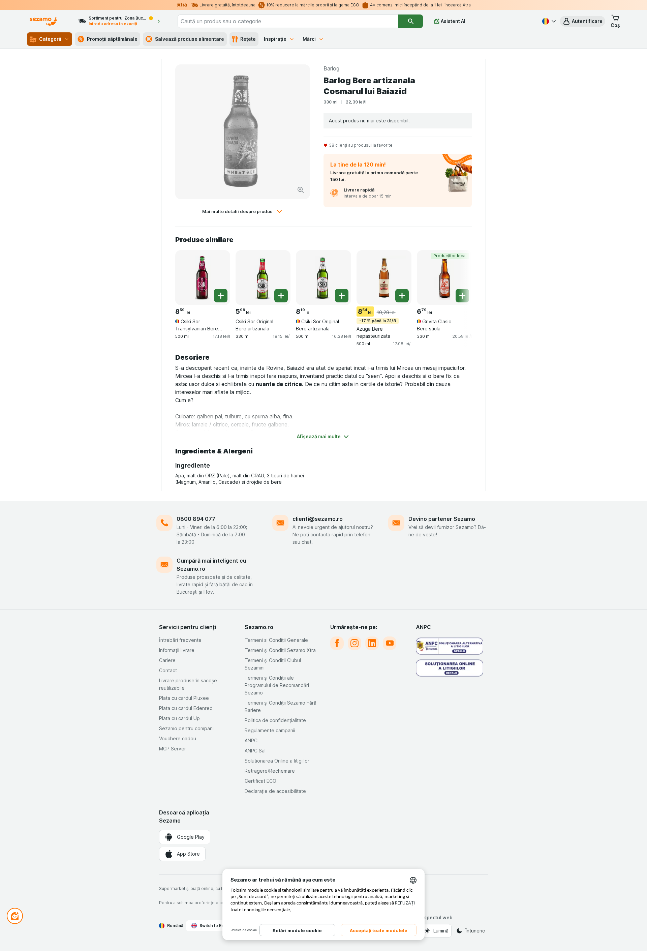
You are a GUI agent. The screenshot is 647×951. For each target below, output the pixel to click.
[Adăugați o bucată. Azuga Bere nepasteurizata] (402, 295)
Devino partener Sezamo (441, 518)
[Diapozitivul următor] (458, 277)
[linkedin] (372, 643)
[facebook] (337, 643)
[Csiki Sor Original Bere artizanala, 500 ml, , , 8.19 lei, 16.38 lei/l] (323, 277)
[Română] (548, 21)
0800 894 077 (196, 518)
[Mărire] (300, 189)
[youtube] (389, 643)
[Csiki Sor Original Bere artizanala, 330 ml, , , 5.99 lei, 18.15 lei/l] (263, 277)
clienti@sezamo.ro (317, 518)
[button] (582, 21)
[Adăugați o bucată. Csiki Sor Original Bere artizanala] (281, 295)
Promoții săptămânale (112, 39)
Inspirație (275, 39)
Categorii (50, 39)
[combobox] (288, 21)
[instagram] (354, 643)
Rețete (248, 39)
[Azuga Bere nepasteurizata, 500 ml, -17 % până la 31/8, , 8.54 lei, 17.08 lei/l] (384, 277)
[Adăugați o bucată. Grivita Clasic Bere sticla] (462, 295)
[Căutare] (410, 21)
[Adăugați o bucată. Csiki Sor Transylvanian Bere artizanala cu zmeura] (220, 295)
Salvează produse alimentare (189, 39)
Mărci (309, 39)
